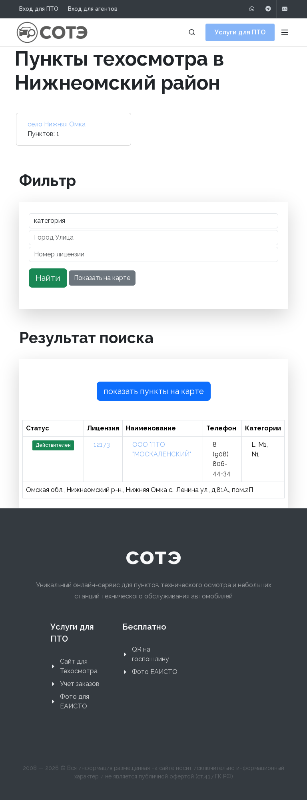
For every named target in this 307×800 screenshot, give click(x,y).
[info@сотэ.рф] (285, 9)
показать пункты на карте (154, 391)
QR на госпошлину (150, 654)
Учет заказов (80, 684)
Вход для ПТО (38, 9)
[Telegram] (268, 9)
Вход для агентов (93, 9)
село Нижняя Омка (57, 124)
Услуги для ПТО (240, 32)
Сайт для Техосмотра (79, 666)
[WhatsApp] (252, 9)
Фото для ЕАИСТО (74, 701)
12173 (102, 444)
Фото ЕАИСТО (154, 672)
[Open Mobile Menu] (284, 32)
